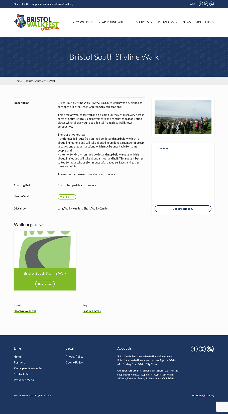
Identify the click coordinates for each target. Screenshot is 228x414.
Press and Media (24, 380)
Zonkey (210, 395)
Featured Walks (92, 310)
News (187, 22)
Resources (141, 22)
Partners (19, 362)
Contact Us (21, 374)
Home (191, 3)
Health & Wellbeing (25, 310)
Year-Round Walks (113, 22)
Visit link (65, 196)
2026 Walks (81, 22)
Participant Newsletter (28, 368)
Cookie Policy (74, 362)
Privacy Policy (74, 356)
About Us (203, 22)
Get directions (181, 208)
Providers (166, 22)
